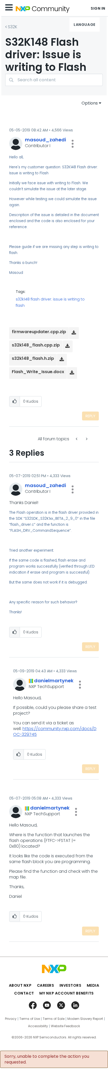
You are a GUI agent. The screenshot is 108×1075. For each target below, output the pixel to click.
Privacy (11, 1018)
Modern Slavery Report (85, 1018)
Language (84, 24)
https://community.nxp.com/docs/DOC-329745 (54, 731)
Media (93, 985)
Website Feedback (65, 1026)
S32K (12, 27)
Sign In (98, 8)
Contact (24, 993)
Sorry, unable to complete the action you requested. (46, 1059)
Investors (71, 985)
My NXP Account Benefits (66, 993)
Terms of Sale (53, 1018)
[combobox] (54, 80)
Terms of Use (29, 1018)
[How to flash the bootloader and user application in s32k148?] (77, 439)
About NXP (20, 985)
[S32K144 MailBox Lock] (86, 439)
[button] (72, 143)
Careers (45, 985)
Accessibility (38, 1026)
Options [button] (90, 103)
